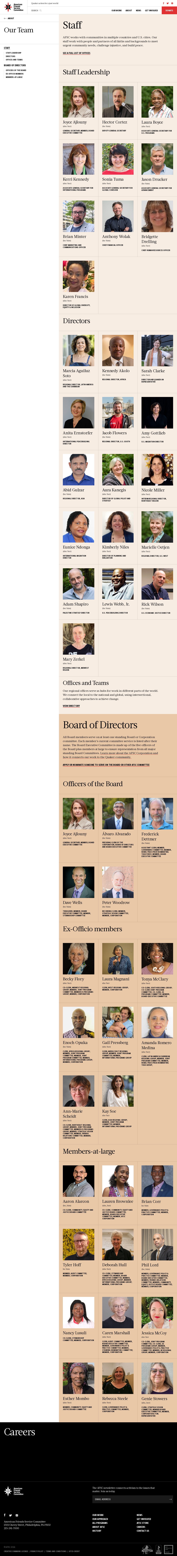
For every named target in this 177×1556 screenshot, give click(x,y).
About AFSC (98, 1527)
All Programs (100, 1523)
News (139, 1515)
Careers (141, 1527)
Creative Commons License (16, 1551)
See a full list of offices (76, 53)
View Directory (71, 706)
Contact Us (143, 1531)
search (41, 10)
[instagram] (172, 3)
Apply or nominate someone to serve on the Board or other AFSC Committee (106, 765)
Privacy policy (36, 1551)
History (96, 1531)
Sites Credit (74, 1551)
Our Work (98, 1515)
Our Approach (100, 1519)
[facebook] (163, 3)
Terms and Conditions (56, 1551)
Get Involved (144, 1519)
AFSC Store (143, 1523)
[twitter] (167, 3)
